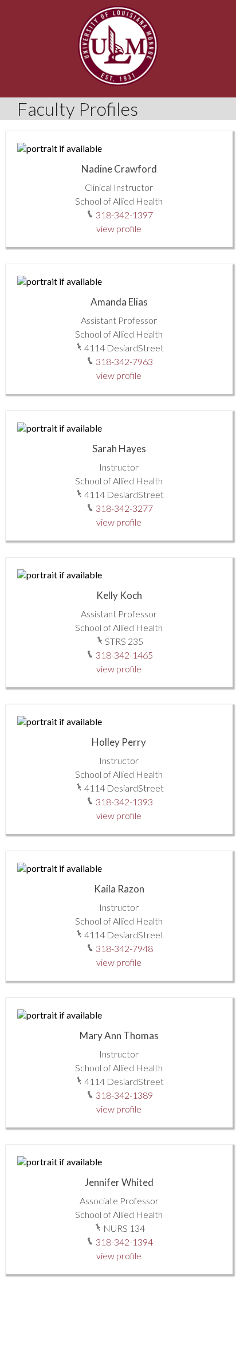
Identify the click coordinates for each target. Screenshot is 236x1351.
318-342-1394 (124, 1241)
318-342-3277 (124, 508)
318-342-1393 (124, 801)
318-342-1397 (124, 214)
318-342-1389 (124, 1095)
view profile (118, 228)
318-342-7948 (124, 948)
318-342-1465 (124, 654)
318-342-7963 (124, 361)
